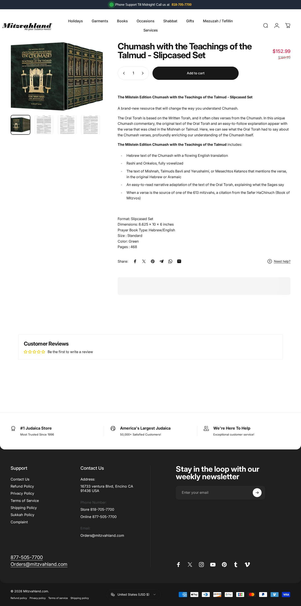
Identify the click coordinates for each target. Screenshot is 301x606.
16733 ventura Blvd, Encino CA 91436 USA (106, 488)
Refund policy (19, 598)
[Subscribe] (257, 492)
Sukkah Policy (22, 514)
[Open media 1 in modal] (57, 76)
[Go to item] (20, 125)
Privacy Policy (22, 493)
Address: (87, 479)
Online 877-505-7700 (98, 516)
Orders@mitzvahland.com (102, 535)
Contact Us (20, 479)
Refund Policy (22, 486)
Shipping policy (80, 598)
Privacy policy (38, 598)
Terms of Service (25, 500)
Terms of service (58, 598)
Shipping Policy (24, 507)
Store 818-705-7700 (97, 509)
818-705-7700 (181, 4)
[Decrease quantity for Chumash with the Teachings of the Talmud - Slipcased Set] (123, 73)
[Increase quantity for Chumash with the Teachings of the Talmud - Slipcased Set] (144, 73)
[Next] (92, 76)
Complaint (19, 522)
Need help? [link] (282, 261)
